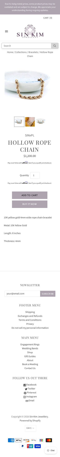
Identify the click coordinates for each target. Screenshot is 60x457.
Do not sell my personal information (30, 328)
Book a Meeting (30, 364)
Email (31, 400)
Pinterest (31, 392)
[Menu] (6, 31)
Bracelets (33, 52)
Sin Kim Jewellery (39, 416)
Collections (21, 52)
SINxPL (29, 135)
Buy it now (29, 204)
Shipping (30, 312)
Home (10, 52)
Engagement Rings (30, 344)
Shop (30, 352)
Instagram (31, 396)
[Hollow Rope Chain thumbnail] (19, 122)
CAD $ (28, 428)
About (30, 360)
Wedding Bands (30, 348)
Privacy (30, 324)
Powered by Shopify (30, 420)
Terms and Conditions (30, 320)
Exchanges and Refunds (30, 316)
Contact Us (30, 368)
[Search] (54, 46)
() (47, 17)
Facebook (31, 384)
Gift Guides (30, 356)
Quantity (24, 175)
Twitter (31, 388)
